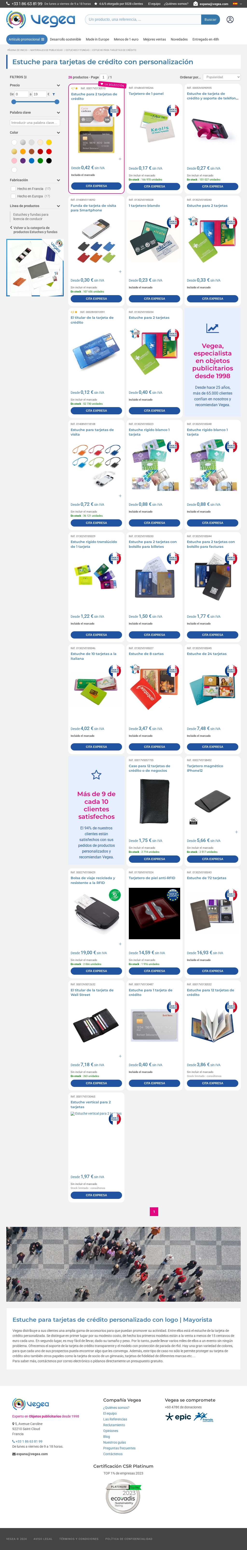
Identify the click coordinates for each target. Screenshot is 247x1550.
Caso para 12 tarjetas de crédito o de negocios (149, 768)
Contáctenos (113, 1454)
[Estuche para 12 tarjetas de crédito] (212, 1025)
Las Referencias (115, 1419)
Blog (106, 1437)
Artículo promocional (24, 39)
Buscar (211, 19)
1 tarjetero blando (144, 205)
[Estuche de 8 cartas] (154, 689)
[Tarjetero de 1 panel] (154, 129)
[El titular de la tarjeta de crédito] (96, 353)
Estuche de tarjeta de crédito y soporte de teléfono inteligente (212, 98)
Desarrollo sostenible (65, 39)
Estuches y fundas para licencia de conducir (30, 217)
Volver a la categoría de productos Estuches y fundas (35, 230)
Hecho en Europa (33, 196)
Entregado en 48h (205, 39)
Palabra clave (20, 112)
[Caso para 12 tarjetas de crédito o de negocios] (154, 801)
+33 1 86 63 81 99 (28, 1441)
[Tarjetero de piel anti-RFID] (154, 913)
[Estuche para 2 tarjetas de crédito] (96, 129)
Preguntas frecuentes (119, 1448)
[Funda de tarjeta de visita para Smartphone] (96, 241)
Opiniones (110, 1431)
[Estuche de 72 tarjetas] (212, 913)
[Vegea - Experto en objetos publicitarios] (40, 28)
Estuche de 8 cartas (146, 654)
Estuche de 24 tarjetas (206, 654)
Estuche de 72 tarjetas (206, 878)
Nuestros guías (114, 1442)
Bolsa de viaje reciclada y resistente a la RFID (93, 880)
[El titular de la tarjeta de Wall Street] (96, 1025)
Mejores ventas (154, 39)
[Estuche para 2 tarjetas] (212, 241)
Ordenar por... (190, 77)
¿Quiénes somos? (176, 4)
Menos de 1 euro (126, 39)
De (12, 94)
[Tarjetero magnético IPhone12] (212, 801)
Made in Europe (97, 39)
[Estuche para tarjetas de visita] (96, 465)
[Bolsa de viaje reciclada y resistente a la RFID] (96, 913)
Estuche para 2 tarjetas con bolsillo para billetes (153, 544)
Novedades (179, 39)
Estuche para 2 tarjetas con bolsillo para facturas (211, 544)
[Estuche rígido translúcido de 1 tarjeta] (96, 577)
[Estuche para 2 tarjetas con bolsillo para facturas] (212, 577)
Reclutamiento (114, 1425)
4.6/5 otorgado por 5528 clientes (120, 4)
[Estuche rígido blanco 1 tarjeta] (154, 465)
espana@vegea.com (214, 4)
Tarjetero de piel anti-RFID (152, 878)
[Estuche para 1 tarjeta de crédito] (154, 1025)
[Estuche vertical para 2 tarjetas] (96, 1137)
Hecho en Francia (34, 189)
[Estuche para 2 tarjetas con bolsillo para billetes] (154, 577)
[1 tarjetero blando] (154, 241)
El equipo (154, 4)
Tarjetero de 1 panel (146, 93)
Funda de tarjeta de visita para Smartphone (93, 208)
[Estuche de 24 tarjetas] (212, 689)
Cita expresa (96, 186)
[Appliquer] (53, 94)
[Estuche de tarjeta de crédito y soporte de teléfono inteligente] (212, 129)
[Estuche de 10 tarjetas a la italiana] (96, 689)
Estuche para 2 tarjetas (207, 205)
